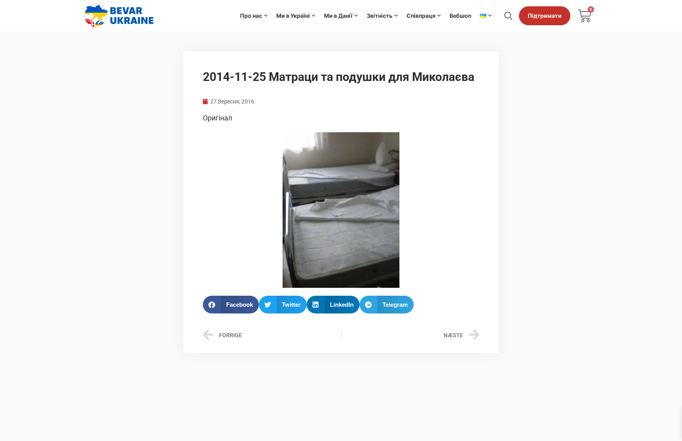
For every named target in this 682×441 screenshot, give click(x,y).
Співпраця (421, 15)
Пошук (508, 16)
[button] (231, 304)
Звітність (379, 15)
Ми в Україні (293, 15)
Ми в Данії (338, 15)
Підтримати (545, 15)
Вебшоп (460, 15)
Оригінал (217, 118)
